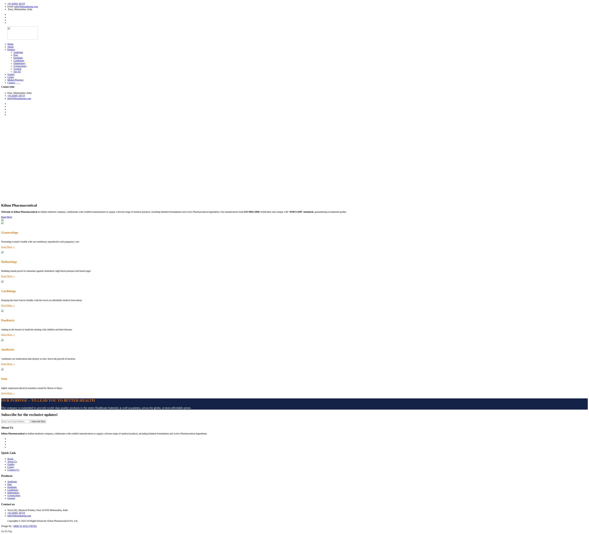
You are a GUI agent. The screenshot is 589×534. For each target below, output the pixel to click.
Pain (15, 55)
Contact (13, 82)
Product (11, 49)
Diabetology (19, 63)
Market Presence (15, 80)
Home (10, 44)
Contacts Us (13, 470)
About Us (12, 461)
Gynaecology (20, 66)
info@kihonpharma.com (26, 6)
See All (17, 71)
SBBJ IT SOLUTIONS (25, 526)
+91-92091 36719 (16, 3)
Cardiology (18, 60)
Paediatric (18, 58)
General (17, 69)
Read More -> (8, 247)
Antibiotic (18, 52)
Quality (11, 74)
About (10, 47)
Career (10, 77)
